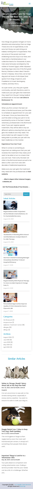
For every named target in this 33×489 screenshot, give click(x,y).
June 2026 (6, 342)
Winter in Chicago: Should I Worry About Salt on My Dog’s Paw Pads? (14, 384)
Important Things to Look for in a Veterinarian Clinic (13, 457)
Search (26, 194)
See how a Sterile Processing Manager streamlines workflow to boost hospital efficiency (16, 260)
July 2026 (6, 340)
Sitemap (22, 486)
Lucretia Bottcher (12, 23)
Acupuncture (7, 322)
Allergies (6, 327)
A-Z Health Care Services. (23, 485)
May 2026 (6, 345)
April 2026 (6, 347)
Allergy (5, 330)
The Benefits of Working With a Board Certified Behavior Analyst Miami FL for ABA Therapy (16, 237)
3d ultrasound (7, 320)
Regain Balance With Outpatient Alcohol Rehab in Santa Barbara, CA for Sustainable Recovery (15, 214)
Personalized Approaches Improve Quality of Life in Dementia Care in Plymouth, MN (15, 306)
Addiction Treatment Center (12, 325)
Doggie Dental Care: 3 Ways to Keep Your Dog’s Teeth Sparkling (14, 430)
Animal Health (16, 26)
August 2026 (7, 337)
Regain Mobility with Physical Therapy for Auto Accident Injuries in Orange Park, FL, (16, 283)
